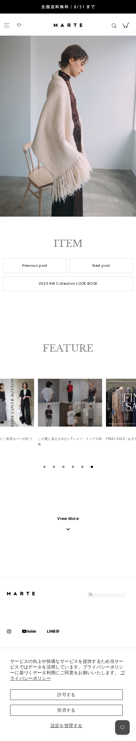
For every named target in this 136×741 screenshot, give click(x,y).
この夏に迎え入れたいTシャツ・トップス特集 (70, 441)
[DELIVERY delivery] (68, 7)
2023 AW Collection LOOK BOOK (68, 283)
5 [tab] (82, 467)
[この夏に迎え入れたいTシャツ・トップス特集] (70, 403)
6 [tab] (91, 467)
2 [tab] (54, 467)
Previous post (34, 265)
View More (68, 518)
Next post (101, 265)
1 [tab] (44, 467)
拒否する (66, 710)
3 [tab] (63, 467)
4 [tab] (72, 467)
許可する (66, 694)
